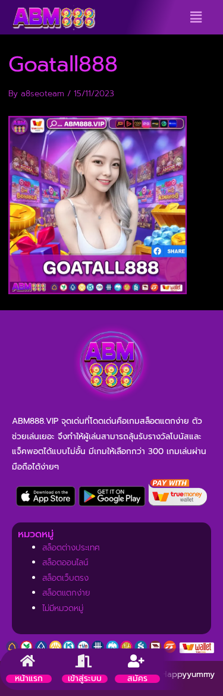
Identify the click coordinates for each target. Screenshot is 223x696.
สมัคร (137, 678)
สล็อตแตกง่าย (66, 593)
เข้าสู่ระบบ (85, 678)
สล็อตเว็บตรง (65, 578)
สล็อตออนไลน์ (65, 562)
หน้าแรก (29, 678)
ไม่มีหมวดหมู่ (62, 608)
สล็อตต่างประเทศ (71, 547)
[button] (196, 17)
